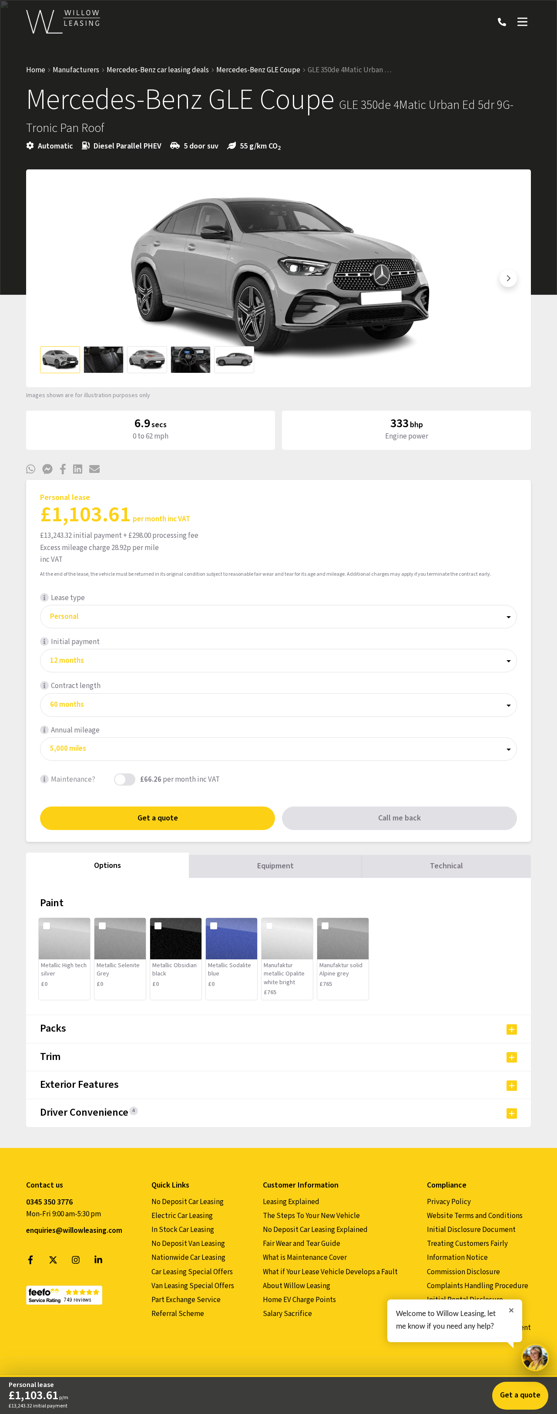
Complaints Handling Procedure (477, 1286)
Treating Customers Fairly (467, 1244)
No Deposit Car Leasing (187, 1202)
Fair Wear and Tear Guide (301, 1244)
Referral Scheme (177, 1314)
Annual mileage (75, 730)
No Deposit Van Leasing (188, 1244)
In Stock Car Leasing (182, 1230)
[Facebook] (30, 1262)
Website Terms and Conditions (475, 1216)
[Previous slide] (48, 278)
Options (107, 865)
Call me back (399, 818)
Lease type (68, 598)
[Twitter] (53, 1262)
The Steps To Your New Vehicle (311, 1216)
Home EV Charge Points (299, 1300)
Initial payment (75, 642)
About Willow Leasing (296, 1286)
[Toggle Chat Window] (535, 1357)
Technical (446, 866)
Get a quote (158, 818)
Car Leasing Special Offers (192, 1272)
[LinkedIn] (98, 1262)
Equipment (275, 866)
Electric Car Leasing (182, 1216)
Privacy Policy (449, 1202)
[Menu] (522, 21)
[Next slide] (508, 278)
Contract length (76, 686)
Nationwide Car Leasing (188, 1257)
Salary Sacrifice (287, 1314)
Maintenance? (73, 779)
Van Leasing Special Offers (192, 1286)
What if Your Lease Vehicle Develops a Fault (330, 1272)
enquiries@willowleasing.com (74, 1230)
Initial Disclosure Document (471, 1230)
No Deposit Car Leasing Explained (315, 1230)
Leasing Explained (291, 1202)
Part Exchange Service (186, 1300)
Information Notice (457, 1257)
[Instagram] (75, 1262)
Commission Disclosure (463, 1272)
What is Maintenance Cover (305, 1257)
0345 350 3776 (49, 1202)
